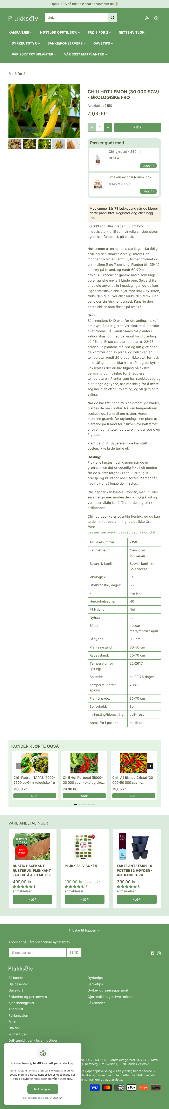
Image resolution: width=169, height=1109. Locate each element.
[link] (97, 159)
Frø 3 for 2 (16, 74)
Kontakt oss (17, 1034)
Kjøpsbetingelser (21, 1003)
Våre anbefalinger (28, 823)
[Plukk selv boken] (84, 846)
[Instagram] (159, 953)
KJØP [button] (35, 796)
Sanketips (95, 984)
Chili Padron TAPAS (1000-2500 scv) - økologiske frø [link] (34, 780)
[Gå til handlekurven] (156, 17)
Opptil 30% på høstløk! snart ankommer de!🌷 (84, 4)
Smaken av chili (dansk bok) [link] (131, 177)
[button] (150, 766)
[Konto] (147, 17)
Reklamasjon (18, 1015)
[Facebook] (152, 953)
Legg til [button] (148, 165)
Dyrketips (95, 978)
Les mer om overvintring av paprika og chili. (122, 532)
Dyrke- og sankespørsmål (108, 990)
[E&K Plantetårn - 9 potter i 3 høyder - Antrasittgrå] (137, 846)
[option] (14, 144)
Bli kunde (15, 978)
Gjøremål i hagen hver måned (111, 997)
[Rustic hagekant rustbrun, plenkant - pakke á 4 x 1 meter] (33, 846)
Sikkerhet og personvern (27, 997)
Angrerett (15, 1009)
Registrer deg (126, 213)
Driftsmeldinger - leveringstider (32, 1040)
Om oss (14, 1028)
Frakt (12, 1022)
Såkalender (96, 1003)
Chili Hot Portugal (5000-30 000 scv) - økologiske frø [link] (83, 780)
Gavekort (15, 990)
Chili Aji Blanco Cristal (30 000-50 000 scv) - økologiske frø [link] (132, 780)
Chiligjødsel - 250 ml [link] (125, 151)
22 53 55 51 (99, 1060)
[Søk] (112, 17)
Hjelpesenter (18, 984)
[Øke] (108, 127)
